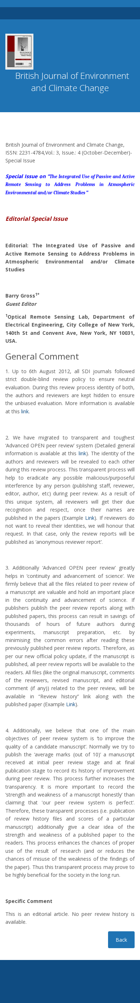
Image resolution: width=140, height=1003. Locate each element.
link (25, 411)
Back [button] (121, 939)
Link (89, 517)
